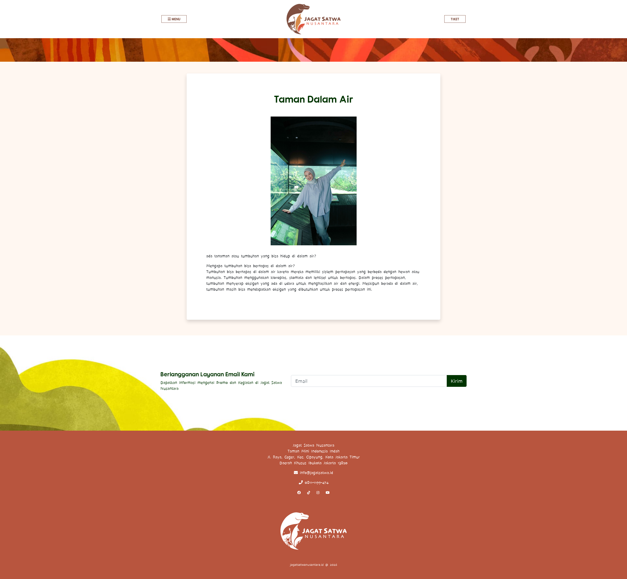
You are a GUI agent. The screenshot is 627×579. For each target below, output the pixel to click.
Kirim (457, 381)
